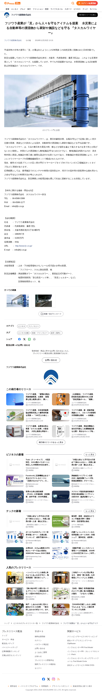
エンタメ (14, 9)
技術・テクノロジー (40, 333)
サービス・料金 (8, 639)
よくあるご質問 (41, 652)
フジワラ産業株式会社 (13, 40)
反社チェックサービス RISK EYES (80, 665)
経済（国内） (56, 333)
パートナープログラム (29, 686)
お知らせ (38, 656)
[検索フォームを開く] (72, 3)
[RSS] (58, 679)
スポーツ (68, 9)
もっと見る (89, 454)
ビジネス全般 (23, 333)
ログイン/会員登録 (88, 3)
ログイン (38, 640)
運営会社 (13, 686)
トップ (6, 623)
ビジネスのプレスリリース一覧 (25, 623)
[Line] (29, 339)
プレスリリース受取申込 (44, 660)
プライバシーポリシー (60, 686)
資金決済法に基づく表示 (82, 686)
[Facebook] (19, 339)
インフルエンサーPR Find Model (80, 647)
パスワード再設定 (42, 644)
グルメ (22, 9)
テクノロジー (33, 326)
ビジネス (77, 9)
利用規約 (44, 686)
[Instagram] (53, 679)
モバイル (93, 9)
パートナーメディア (10, 647)
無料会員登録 (40, 636)
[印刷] (34, 339)
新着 (7, 9)
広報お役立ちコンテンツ (11, 655)
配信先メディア (8, 643)
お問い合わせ (51, 360)
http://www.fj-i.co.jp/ (23, 246)
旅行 (29, 9)
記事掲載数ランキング (10, 651)
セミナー (38, 668)
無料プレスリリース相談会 (45, 664)
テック (85, 9)
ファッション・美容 (41, 9)
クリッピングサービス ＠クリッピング (82, 636)
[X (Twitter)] (24, 339)
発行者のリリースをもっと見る (51, 442)
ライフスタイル (57, 9)
